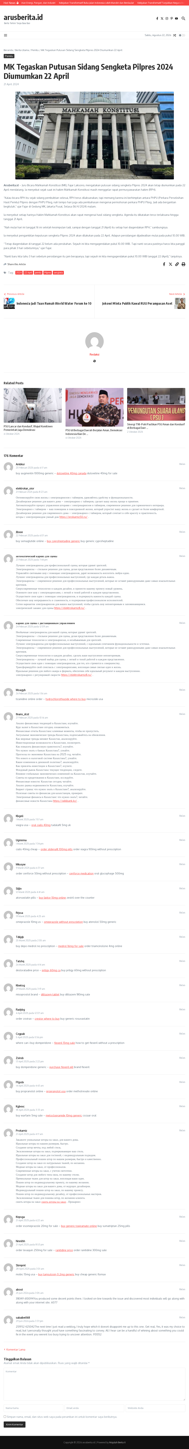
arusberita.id (23, 17)
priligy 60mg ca (51, 970)
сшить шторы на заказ (53, 1201)
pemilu (38, 272)
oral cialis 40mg (41, 825)
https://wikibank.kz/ (65, 800)
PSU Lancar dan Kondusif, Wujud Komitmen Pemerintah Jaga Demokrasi (28, 428)
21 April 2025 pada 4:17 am (29, 1134)
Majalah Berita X (117, 1442)
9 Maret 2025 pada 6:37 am (30, 867)
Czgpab (20, 1033)
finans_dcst (22, 714)
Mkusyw (20, 864)
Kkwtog (20, 985)
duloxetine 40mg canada (71, 473)
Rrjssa (19, 912)
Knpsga (20, 1216)
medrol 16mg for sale (71, 946)
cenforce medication (81, 873)
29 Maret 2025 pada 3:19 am (30, 988)
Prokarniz (21, 1130)
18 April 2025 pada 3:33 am (30, 1110)
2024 (19, 272)
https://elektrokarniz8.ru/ (69, 607)
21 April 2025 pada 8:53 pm (30, 1244)
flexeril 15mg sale (64, 1042)
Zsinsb (20, 1058)
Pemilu (35, 50)
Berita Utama (22, 50)
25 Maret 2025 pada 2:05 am (31, 940)
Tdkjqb (20, 937)
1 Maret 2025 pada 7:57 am (29, 819)
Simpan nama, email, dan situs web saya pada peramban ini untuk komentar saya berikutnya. (62, 1416)
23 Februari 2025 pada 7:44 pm (31, 559)
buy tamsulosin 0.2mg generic (56, 1274)
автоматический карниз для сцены (36, 556)
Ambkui (20, 464)
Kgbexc (20, 1106)
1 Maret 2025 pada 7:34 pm (29, 843)
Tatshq (20, 961)
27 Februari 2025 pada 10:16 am (32, 717)
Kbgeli (19, 816)
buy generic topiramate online (79, 1225)
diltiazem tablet (50, 994)
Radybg (20, 1009)
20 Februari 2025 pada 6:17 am (31, 467)
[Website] (94, 361)
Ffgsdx (20, 1082)
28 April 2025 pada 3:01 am (30, 1268)
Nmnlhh (20, 1241)
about (19, 1289)
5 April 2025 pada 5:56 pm (29, 1037)
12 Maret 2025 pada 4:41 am (30, 892)
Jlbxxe (19, 532)
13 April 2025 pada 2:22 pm (30, 1061)
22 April (28, 272)
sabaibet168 (23, 1317)
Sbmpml (21, 1265)
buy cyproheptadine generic (63, 541)
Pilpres (47, 272)
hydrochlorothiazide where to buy (66, 699)
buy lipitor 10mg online (52, 897)
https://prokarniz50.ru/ (73, 516)
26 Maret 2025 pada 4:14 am (30, 964)
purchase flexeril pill (61, 1067)
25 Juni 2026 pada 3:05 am (29, 1293)
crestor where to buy (47, 1018)
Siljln (19, 888)
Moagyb (21, 690)
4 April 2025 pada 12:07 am (30, 1013)
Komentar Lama (15, 1349)
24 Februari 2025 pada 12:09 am (32, 626)
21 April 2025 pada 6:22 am (30, 1220)
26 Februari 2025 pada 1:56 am (31, 693)
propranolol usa (56, 1091)
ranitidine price (64, 1250)
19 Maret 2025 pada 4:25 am (30, 916)
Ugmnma (21, 840)
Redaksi (94, 354)
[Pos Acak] (174, 35)
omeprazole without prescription (63, 921)
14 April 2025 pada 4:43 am (30, 1085)
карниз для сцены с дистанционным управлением (45, 623)
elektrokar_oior (25, 488)
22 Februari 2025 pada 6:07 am (32, 535)
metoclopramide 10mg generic (64, 1115)
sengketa (58, 272)
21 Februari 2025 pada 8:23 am (31, 492)
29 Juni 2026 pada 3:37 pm (29, 1321)
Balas (182, 463)
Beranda (8, 50)
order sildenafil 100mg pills (57, 849)
